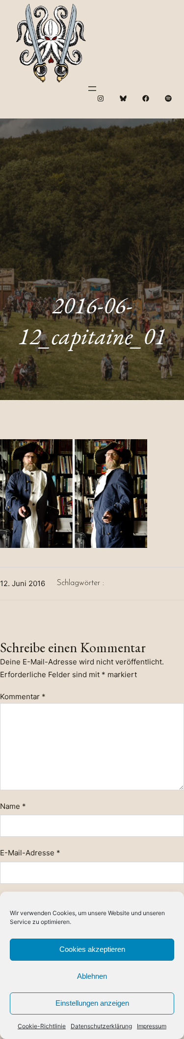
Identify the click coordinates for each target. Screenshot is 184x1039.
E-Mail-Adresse (30, 852)
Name (13, 806)
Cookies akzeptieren (92, 949)
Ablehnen (92, 976)
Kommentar (23, 696)
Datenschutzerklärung (101, 1026)
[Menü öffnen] (92, 88)
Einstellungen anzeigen (92, 1003)
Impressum (151, 1026)
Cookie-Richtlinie (42, 1026)
